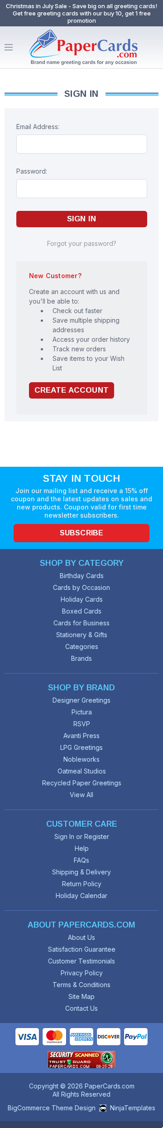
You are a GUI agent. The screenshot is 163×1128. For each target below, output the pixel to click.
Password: (31, 171)
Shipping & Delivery (81, 872)
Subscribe (81, 533)
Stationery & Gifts (81, 635)
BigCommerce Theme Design (52, 1108)
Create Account (71, 390)
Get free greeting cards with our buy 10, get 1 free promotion (82, 17)
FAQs (81, 860)
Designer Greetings (81, 700)
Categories (81, 646)
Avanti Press (81, 735)
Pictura (82, 712)
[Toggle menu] (8, 47)
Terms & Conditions (81, 984)
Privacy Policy (82, 973)
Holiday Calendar (81, 895)
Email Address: (37, 126)
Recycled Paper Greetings (81, 783)
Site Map (81, 996)
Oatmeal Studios (82, 771)
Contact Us (81, 1008)
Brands (81, 658)
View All (81, 795)
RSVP (81, 724)
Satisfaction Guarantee (81, 949)
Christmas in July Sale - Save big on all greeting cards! (81, 6)
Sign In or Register (81, 836)
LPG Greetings (81, 747)
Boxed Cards (81, 611)
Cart (154, 47)
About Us (81, 937)
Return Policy (81, 884)
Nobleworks (81, 759)
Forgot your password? (81, 243)
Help (82, 848)
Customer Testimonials (81, 961)
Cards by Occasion (81, 587)
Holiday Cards (82, 599)
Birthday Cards (82, 575)
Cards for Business (81, 623)
